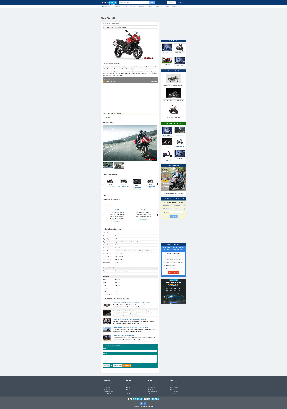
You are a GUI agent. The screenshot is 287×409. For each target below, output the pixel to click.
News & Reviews (115, 23)
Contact (171, 387)
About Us (171, 383)
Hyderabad (111, 383)
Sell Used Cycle (151, 393)
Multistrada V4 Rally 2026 (150, 187)
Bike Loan (149, 7)
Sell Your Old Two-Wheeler (173, 244)
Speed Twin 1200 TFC (123, 186)
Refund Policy (172, 389)
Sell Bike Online (106, 7)
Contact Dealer (116, 221)
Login (181, 2)
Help (170, 385)
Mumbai (105, 385)
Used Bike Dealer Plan (152, 391)
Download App (177, 383)
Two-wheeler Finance (152, 383)
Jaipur (111, 391)
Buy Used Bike (117, 7)
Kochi (109, 387)
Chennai (105, 387)
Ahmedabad (106, 391)
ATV (126, 391)
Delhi (105, 389)
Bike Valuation (151, 385)
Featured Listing (151, 389)
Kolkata (105, 393)
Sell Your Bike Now (173, 272)
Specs (108, 23)
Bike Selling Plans (151, 387)
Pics (104, 23)
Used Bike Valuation (129, 7)
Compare (174, 7)
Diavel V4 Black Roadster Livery (137, 188)
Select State (171, 2)
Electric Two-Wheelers (130, 383)
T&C (170, 391)
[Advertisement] (143, 12)
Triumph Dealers (107, 205)
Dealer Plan (141, 7)
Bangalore (106, 383)
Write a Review (154, 81)
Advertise (174, 385)
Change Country (173, 393)
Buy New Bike (158, 7)
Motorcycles (128, 385)
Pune (109, 385)
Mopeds (127, 389)
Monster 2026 (110, 186)
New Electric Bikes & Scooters (173, 123)
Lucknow (109, 389)
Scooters (128, 387)
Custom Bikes (128, 393)
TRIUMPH (117, 209)
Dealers (167, 7)
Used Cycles (110, 393)
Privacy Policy (175, 391)
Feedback (176, 387)
